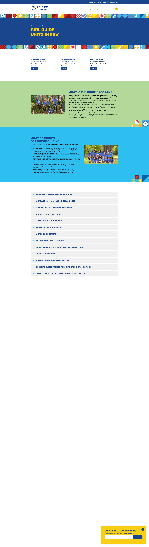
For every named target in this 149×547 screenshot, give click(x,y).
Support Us (99, 9)
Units (40, 25)
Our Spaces (91, 9)
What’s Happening (80, 9)
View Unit (34, 68)
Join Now (71, 9)
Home (34, 25)
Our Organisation (108, 9)
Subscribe (138, 537)
